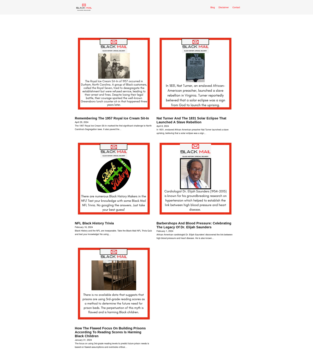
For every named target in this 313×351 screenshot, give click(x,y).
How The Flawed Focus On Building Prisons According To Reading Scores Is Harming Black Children (110, 332)
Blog (212, 7)
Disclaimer (223, 7)
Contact (236, 7)
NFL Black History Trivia (94, 223)
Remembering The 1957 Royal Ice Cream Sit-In (112, 118)
